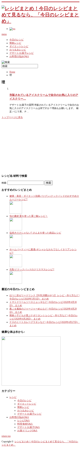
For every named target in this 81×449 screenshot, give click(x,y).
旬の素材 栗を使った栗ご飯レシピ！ (28, 216)
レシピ (13, 397)
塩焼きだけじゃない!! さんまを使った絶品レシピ (35, 232)
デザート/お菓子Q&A (28, 427)
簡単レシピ (15, 43)
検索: (4, 182)
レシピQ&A (23, 420)
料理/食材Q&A (25, 423)
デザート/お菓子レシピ (21, 53)
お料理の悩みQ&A (19, 56)
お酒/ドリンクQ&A (27, 430)
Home (12, 72)
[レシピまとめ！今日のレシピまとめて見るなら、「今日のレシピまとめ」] (40, 21)
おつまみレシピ (17, 49)
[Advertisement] (31, 145)
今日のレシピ (16, 39)
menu (4, 34)
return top (6, 436)
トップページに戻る (12, 117)
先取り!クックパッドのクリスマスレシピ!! (31, 269)
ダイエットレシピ (18, 46)
